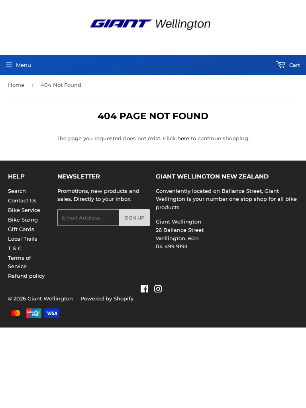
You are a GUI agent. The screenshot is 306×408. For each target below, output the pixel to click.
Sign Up (134, 218)
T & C (15, 248)
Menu (23, 65)
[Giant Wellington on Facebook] (144, 290)
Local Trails (22, 238)
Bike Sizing (23, 219)
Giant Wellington (50, 298)
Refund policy (26, 276)
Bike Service (24, 210)
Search (17, 191)
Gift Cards (21, 229)
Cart (294, 65)
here (183, 138)
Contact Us (22, 200)
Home (16, 85)
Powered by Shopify (106, 298)
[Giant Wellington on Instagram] (158, 290)
